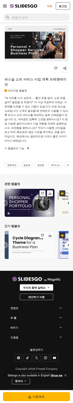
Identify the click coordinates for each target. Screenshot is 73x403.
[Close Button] (66, 375)
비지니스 (55, 165)
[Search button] (7, 17)
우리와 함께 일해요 (34, 287)
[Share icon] (65, 68)
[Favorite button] (56, 68)
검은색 (26, 165)
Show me (57, 375)
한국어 (19, 381)
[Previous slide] (4, 203)
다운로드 (39, 396)
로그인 (63, 6)
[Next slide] (68, 203)
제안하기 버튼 (36, 297)
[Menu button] (5, 6)
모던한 (40, 165)
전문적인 (11, 165)
